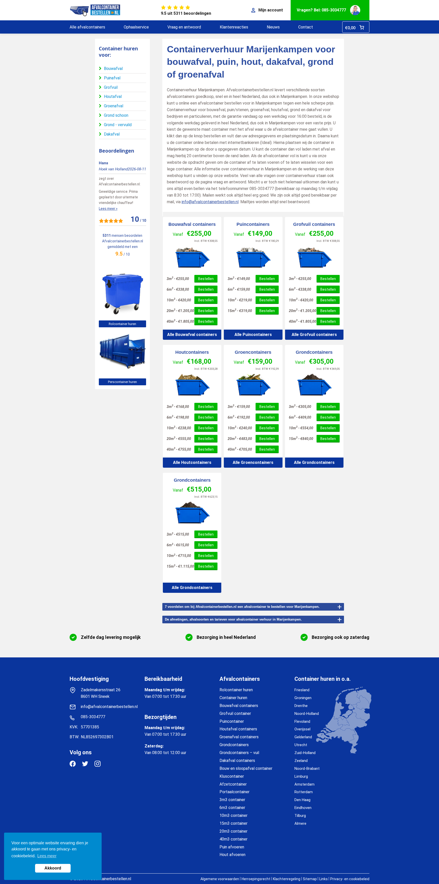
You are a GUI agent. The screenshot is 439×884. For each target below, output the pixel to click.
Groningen (302, 698)
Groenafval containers (239, 736)
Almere (300, 823)
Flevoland (302, 721)
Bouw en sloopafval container (246, 768)
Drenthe (301, 705)
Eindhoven (302, 807)
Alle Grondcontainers (314, 462)
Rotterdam (303, 792)
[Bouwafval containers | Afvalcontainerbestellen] (192, 257)
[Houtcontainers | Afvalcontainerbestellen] (192, 385)
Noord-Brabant (307, 768)
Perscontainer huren (122, 382)
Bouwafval (113, 68)
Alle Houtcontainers (192, 462)
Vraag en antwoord (184, 27)
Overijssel (302, 729)
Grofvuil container (235, 713)
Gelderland (303, 737)
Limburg (301, 776)
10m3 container (233, 815)
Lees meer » (108, 209)
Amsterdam (304, 784)
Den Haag (302, 800)
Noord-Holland (306, 713)
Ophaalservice (136, 27)
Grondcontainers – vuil (239, 752)
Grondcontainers (314, 352)
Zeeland (301, 760)
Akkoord (52, 868)
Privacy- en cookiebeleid (349, 879)
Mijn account (270, 10)
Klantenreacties (234, 27)
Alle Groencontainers (253, 462)
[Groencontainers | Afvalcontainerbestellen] (253, 385)
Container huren (233, 697)
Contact (305, 27)
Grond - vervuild (118, 124)
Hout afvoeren (232, 854)
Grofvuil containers (314, 224)
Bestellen (206, 279)
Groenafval (113, 106)
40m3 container (233, 839)
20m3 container (233, 831)
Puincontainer (232, 721)
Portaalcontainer (234, 791)
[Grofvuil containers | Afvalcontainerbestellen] (314, 257)
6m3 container (232, 807)
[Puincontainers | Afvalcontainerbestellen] (253, 257)
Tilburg (300, 815)
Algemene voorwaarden (219, 879)
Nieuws (273, 27)
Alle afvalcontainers (87, 27)
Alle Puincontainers (253, 334)
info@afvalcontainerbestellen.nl (210, 201)
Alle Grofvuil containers (314, 334)
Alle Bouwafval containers (192, 334)
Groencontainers (253, 352)
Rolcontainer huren (122, 324)
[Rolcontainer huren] (122, 314)
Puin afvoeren (232, 847)
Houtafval (113, 96)
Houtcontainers (192, 352)
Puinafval (112, 78)
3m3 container (232, 799)
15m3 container (233, 823)
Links (323, 879)
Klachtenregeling (286, 879)
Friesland (301, 690)
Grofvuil (111, 87)
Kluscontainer (232, 776)
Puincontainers (253, 224)
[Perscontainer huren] (122, 372)
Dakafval (112, 134)
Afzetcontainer (233, 784)
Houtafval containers (238, 729)
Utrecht (300, 745)
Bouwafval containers (192, 224)
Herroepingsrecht (256, 879)
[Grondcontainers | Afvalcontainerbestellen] (314, 385)
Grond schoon (116, 115)
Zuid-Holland (305, 752)
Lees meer (46, 856)
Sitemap (310, 879)
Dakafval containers (237, 760)
